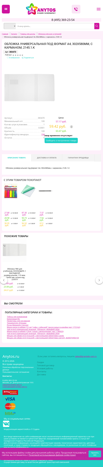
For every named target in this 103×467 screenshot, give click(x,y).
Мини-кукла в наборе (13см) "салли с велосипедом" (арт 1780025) (35, 331)
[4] (20, 55)
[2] (15, 55)
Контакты (41, 371)
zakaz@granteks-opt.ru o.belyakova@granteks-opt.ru (15, 385)
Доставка (41, 374)
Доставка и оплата (47, 157)
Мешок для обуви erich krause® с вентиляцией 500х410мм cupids (35, 335)
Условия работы (45, 368)
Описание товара (17, 157)
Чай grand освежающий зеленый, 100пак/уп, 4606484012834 (33, 329)
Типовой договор (45, 365)
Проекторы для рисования (18, 321)
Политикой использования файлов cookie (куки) (52, 455)
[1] (13, 55)
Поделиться (28, 58)
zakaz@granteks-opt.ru (86, 356)
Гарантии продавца (78, 157)
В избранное (14, 58)
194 (43, 134)
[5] (22, 55)
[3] (18, 55)
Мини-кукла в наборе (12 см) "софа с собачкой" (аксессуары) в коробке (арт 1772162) (43, 327)
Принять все (95, 454)
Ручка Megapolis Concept (17, 325)
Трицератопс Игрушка (16, 323)
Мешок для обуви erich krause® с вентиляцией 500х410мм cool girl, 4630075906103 (43, 338)
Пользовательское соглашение (16, 372)
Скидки (40, 362)
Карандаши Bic (13, 319)
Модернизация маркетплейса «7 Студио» (22, 429)
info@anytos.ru (22, 447)
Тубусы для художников (17, 316)
